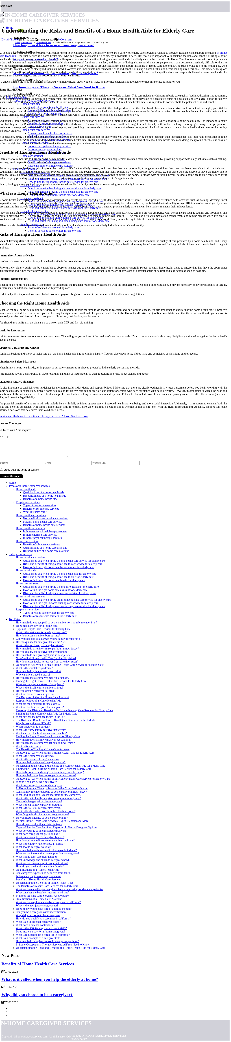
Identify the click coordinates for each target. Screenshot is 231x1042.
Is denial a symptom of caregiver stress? (38, 876)
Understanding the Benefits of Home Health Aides (44, 882)
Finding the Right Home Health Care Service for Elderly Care (51, 681)
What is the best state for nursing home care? (41, 632)
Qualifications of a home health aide (43, 492)
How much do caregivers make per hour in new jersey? (47, 648)
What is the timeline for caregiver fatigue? (39, 687)
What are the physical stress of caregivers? (40, 684)
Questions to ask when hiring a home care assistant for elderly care (61, 586)
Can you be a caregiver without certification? (41, 912)
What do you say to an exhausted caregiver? (41, 830)
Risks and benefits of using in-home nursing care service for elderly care (64, 606)
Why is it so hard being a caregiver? (36, 781)
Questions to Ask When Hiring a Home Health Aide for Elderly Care (55, 752)
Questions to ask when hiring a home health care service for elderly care (64, 560)
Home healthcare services (30, 528)
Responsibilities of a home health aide (44, 495)
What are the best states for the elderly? (38, 703)
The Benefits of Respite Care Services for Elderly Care (47, 885)
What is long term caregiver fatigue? (36, 856)
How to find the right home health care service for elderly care (58, 567)
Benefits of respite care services (41, 508)
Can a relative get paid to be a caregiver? (39, 801)
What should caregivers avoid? (33, 846)
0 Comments (65, 39)
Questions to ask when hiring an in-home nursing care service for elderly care (67, 599)
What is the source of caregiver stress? (37, 759)
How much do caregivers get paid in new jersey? (43, 655)
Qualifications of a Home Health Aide (37, 869)
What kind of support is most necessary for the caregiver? (48, 794)
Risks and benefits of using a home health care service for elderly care (62, 563)
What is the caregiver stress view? (35, 755)
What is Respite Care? (28, 746)
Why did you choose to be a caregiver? (38, 915)
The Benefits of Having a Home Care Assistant (42, 749)
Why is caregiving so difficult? (33, 723)
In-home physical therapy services (42, 537)
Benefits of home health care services (44, 524)
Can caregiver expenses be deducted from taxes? (43, 872)
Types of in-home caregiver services (29, 485)
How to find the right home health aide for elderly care (54, 580)
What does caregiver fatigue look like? (38, 833)
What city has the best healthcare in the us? (40, 716)
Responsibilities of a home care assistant (46, 550)
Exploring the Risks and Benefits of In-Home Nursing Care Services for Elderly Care (64, 710)
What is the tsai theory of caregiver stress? (40, 645)
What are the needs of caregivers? (35, 694)
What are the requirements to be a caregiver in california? (48, 902)
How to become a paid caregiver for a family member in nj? (50, 772)
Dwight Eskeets (10, 39)
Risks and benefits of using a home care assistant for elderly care (59, 593)
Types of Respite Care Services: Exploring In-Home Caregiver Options (56, 827)
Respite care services (28, 502)
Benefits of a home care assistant (41, 544)
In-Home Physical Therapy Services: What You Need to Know (52, 788)
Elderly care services (23, 42)
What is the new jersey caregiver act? (37, 905)
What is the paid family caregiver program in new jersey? (48, 798)
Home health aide (43, 42)
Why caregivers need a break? (33, 674)
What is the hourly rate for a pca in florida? (40, 843)
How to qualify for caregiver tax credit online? (42, 651)
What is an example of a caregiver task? (38, 938)
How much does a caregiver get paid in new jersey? (45, 742)
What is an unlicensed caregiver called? (38, 921)
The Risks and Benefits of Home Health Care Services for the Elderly (55, 720)
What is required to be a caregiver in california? (43, 934)
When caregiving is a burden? (33, 726)
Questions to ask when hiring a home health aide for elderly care (59, 573)
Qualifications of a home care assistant (45, 547)
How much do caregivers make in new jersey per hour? (47, 941)
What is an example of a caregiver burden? (40, 837)
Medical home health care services (42, 521)
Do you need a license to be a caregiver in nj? (42, 817)
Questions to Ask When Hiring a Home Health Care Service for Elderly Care (60, 664)
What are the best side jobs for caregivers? (40, 707)
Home (12, 482)
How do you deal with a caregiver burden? (40, 866)
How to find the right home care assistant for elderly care (55, 589)
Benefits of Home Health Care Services (38, 879)
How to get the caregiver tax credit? (36, 690)
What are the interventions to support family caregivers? (47, 853)
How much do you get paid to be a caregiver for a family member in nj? (56, 622)
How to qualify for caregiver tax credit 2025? (41, 642)
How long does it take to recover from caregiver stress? (47, 661)
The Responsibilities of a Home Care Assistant (42, 697)
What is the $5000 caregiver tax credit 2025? (41, 928)
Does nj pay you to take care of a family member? (44, 908)
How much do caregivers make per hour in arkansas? (46, 775)
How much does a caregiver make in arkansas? (42, 677)
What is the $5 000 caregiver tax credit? (38, 807)
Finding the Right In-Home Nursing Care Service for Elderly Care (53, 768)
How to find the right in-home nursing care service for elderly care (60, 602)
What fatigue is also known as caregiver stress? (42, 814)
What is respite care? (35, 511)
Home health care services (31, 515)
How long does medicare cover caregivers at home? (45, 840)
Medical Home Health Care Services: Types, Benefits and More (52, 820)
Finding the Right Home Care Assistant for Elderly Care (48, 736)
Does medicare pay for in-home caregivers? (40, 931)
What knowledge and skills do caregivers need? (43, 859)
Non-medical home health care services (45, 518)
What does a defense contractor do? (36, 925)
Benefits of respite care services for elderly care (50, 616)
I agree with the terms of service (20, 469)
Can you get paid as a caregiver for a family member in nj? (49, 638)
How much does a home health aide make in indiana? (46, 850)
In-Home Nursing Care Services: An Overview (42, 895)
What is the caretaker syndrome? (34, 668)
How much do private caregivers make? (38, 671)
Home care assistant (27, 541)
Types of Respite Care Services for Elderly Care (43, 629)
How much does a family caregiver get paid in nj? (44, 739)
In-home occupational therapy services (45, 531)
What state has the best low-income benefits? (41, 733)
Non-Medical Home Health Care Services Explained (46, 658)
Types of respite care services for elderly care (48, 612)
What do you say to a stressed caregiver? (39, 785)
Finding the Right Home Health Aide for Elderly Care (46, 713)
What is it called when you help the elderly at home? (45, 811)
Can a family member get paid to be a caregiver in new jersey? (51, 791)
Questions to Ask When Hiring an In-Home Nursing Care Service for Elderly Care (63, 778)
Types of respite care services (39, 505)
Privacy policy (78, 1038)
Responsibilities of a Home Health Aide (38, 700)
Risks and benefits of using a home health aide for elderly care (58, 576)
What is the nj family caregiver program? (39, 804)
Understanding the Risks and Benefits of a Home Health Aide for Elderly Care (60, 765)
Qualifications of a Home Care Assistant (39, 899)
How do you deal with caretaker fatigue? (39, 824)
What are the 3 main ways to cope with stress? (42, 863)
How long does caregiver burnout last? (38, 635)
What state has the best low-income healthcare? (42, 892)
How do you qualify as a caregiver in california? (43, 918)
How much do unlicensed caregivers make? (41, 762)
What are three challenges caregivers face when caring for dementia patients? (59, 889)
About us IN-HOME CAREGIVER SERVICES (98, 1035)
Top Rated (15, 619)
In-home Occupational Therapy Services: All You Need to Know (53, 944)
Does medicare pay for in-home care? (37, 625)
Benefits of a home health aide (40, 498)
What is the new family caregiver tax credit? (41, 729)
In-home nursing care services (40, 534)
